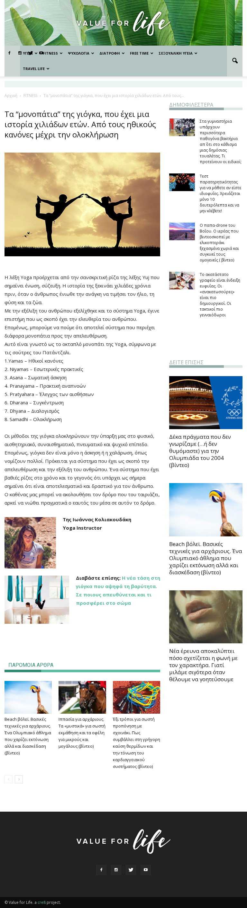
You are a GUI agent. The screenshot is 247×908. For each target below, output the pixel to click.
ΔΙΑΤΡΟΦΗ (109, 53)
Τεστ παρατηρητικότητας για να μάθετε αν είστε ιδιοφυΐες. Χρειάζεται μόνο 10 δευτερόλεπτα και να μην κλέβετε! (220, 193)
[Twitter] (131, 870)
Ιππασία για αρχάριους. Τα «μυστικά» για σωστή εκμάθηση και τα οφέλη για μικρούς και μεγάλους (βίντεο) (82, 732)
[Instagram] (116, 870)
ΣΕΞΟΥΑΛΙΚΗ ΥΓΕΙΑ (176, 53)
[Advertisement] (82, 635)
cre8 (42, 902)
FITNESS (50, 53)
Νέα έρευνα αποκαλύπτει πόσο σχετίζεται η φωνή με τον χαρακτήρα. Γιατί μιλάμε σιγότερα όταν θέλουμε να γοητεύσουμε (203, 665)
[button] (234, 61)
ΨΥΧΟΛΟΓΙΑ (78, 53)
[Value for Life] (123, 23)
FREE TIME (139, 53)
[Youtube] (146, 870)
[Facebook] (9, 53)
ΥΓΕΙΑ (28, 53)
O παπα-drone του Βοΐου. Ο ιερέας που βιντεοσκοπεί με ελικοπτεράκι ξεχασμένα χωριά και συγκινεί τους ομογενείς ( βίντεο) (219, 243)
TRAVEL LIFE (34, 68)
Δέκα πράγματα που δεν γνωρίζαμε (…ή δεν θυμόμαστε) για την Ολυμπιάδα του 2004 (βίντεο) (200, 451)
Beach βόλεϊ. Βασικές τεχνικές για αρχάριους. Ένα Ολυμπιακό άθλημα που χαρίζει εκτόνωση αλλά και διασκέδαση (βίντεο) (205, 558)
